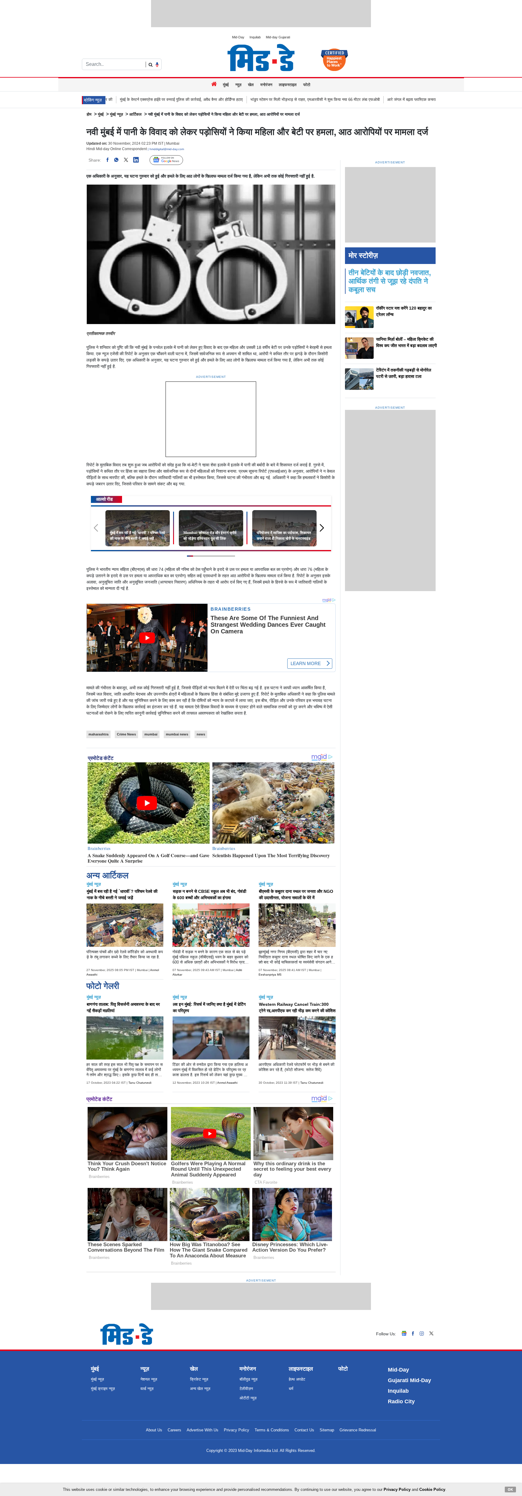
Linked (139, 160)
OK (510, 1489)
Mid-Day (238, 37)
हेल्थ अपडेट (297, 1379)
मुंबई (226, 84)
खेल (251, 84)
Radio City (401, 1401)
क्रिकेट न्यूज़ (199, 1379)
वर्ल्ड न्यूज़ (146, 1388)
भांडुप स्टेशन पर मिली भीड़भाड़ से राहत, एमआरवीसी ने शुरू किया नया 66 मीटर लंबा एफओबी (243, 99)
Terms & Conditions (272, 1430)
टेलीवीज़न (246, 1388)
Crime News (126, 734)
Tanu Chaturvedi (139, 1082)
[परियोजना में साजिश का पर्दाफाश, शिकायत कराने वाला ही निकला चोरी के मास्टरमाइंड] (284, 528)
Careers (174, 1430)
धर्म (291, 1388)
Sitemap (327, 1430)
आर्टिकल (135, 114)
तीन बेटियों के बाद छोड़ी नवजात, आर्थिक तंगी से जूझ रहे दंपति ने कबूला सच (390, 281)
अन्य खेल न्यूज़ (200, 1388)
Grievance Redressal (358, 1430)
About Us (154, 1430)
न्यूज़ (238, 84)
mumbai (150, 734)
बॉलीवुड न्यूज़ (248, 1379)
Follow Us (171, 160)
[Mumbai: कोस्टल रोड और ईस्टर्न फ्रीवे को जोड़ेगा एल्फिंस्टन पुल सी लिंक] (211, 528)
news (201, 734)
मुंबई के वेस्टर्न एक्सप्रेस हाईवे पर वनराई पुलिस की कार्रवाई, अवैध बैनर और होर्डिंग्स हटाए (110, 99)
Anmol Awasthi (227, 1082)
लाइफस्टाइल (288, 84)
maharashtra (98, 734)
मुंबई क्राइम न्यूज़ (103, 1388)
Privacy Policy (236, 1430)
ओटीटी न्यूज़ (248, 1398)
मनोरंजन (266, 84)
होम (89, 114)
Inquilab (255, 37)
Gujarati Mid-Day (409, 1380)
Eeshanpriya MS (270, 974)
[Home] (214, 84)
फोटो (306, 84)
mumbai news (177, 734)
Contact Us (304, 1430)
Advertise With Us (202, 1430)
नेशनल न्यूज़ (148, 1379)
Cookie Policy (432, 1489)
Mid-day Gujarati (278, 37)
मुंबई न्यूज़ (116, 114)
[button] (324, 530)
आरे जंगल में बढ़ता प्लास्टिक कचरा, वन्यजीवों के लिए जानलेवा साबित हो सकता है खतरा (376, 99)
